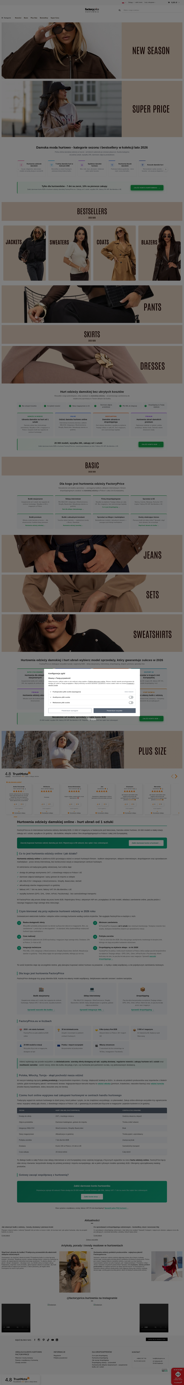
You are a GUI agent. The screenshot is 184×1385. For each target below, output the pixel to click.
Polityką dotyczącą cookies (96, 681)
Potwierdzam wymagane (70, 710)
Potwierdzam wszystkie (114, 710)
